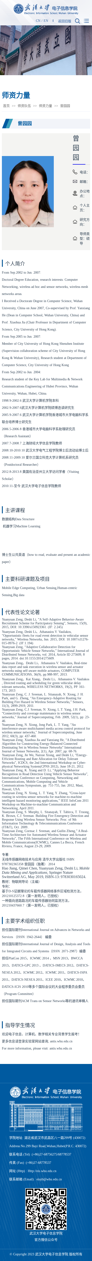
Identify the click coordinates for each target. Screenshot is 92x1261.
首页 (6, 106)
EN (46, 21)
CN (38, 21)
